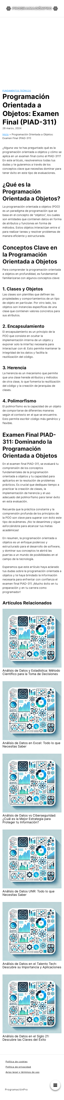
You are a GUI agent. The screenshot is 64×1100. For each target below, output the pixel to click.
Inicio (5, 134)
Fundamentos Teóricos (16, 90)
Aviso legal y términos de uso (22, 1072)
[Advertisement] (32, 51)
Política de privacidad (18, 1066)
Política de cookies (16, 1061)
